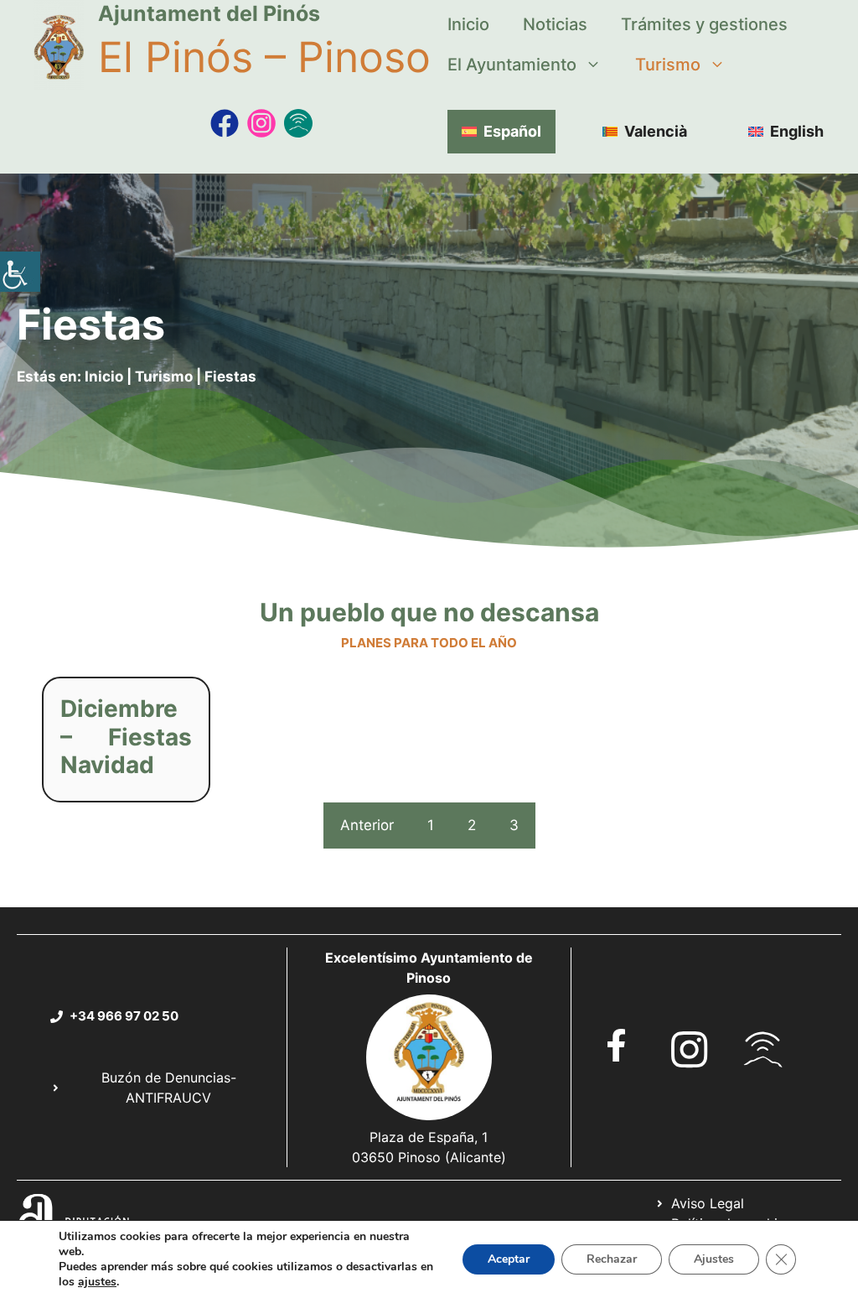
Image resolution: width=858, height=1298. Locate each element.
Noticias (555, 24)
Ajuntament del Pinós (209, 13)
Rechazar (612, 1259)
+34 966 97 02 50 (124, 1016)
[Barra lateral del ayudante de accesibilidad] (20, 272)
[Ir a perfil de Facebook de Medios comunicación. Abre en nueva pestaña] (224, 123)
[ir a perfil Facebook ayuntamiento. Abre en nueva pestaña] (616, 1045)
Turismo (667, 65)
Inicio (468, 24)
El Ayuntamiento (511, 65)
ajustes (97, 1282)
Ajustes (714, 1259)
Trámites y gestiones (704, 24)
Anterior (367, 825)
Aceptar (509, 1259)
